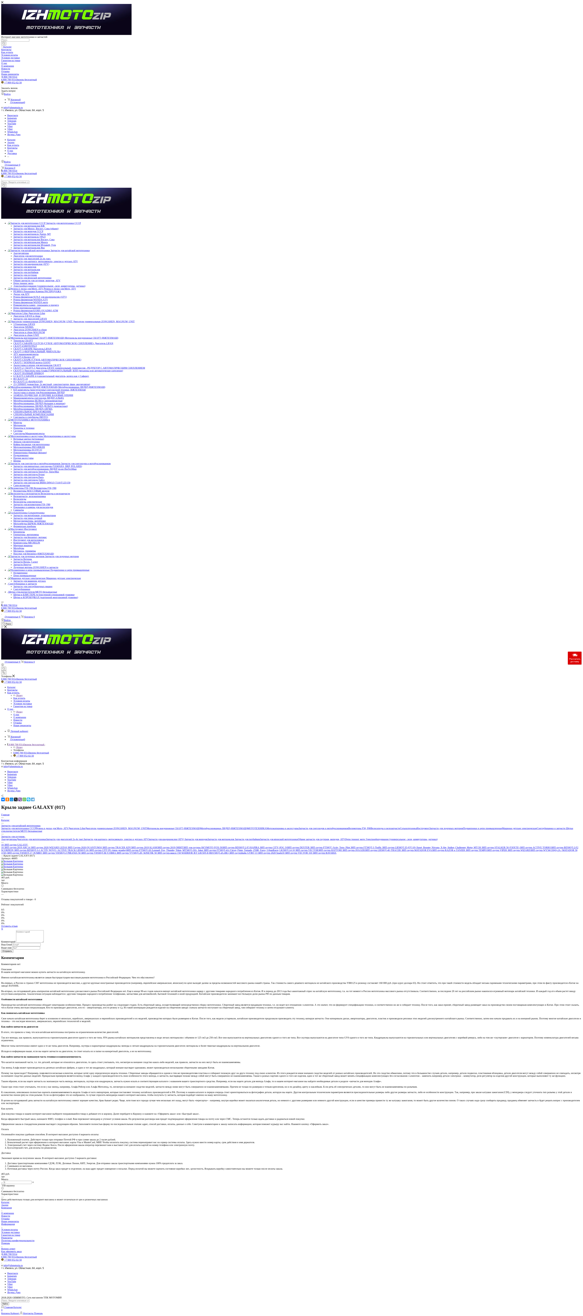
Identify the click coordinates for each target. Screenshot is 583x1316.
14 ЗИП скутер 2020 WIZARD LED (46, 847)
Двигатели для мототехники (31, 839)
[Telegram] (33, 799)
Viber (10, 126)
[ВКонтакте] (3, 799)
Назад (19, 695)
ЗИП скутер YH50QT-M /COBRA (98, 853)
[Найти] (3, 44)
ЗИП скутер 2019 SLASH (144, 847)
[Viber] (20, 799)
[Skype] (28, 799)
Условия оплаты (9, 1229)
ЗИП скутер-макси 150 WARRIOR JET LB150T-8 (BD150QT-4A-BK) (193, 853)
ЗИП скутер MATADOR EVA (416, 850)
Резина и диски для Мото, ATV (52, 828)
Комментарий (8, 941)
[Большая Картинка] (12, 861)
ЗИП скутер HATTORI (330, 850)
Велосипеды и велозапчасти (385, 828)
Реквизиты (6, 1237)
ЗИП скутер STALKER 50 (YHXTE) (501, 847)
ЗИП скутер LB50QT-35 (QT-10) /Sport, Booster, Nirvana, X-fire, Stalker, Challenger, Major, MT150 (432, 847)
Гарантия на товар (10, 1235)
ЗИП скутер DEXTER (298, 847)
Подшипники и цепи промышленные (482, 828)
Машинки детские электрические (519, 828)
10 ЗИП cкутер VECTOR (305, 850)
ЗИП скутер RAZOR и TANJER (449, 850)
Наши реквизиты (10, 1221)
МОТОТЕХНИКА (256, 828)
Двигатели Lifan (76, 828)
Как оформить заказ (11, 1251)
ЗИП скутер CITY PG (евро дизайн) (107, 850)
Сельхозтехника (408, 828)
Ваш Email (6, 944)
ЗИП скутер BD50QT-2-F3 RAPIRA (241, 847)
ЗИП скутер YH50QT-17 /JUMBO (25, 853)
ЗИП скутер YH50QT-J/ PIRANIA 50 (62, 853)
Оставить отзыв (9, 926)
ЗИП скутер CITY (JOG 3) (273, 847)
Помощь (5, 1243)
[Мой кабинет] (2, 665)
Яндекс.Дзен (13, 134)
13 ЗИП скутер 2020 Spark (268, 853)
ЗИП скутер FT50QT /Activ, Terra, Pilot (330, 847)
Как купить (19, 698)
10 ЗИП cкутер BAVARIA (323, 853)
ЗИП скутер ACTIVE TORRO (535, 847)
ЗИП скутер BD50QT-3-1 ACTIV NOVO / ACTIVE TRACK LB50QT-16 (51, 850)
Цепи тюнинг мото (355, 839)
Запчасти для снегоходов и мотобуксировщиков (323, 828)
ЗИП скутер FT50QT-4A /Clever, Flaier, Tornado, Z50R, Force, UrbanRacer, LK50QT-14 (248, 850)
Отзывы (5, 1218)
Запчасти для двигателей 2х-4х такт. (65, 839)
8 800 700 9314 (9, 77)
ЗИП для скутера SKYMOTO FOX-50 (202, 847)
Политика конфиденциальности (17, 1240)
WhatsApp (12, 132)
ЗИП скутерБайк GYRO (242, 853)
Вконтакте (12, 115)
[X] (16, 799)
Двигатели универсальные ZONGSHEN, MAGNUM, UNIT (116, 828)
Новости (5, 1216)
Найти (5, 1304)
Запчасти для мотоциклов (221, 839)
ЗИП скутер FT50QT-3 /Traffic (366, 847)
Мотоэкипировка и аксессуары (282, 828)
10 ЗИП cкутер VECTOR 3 (296, 853)
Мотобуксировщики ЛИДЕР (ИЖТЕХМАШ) (223, 828)
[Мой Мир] (11, 799)
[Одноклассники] (7, 799)
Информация (8, 1224)
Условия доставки (10, 1232)
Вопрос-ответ (8, 1248)
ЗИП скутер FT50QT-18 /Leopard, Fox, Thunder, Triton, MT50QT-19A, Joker (165, 850)
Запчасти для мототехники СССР (18, 828)
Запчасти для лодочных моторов (446, 828)
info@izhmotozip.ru (13, 107)
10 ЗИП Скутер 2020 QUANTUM (82, 847)
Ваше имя (6, 947)
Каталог (5, 1202)
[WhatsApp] (24, 799)
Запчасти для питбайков (247, 839)
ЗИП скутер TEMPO (476, 850)
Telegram (11, 121)
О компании (7, 1213)
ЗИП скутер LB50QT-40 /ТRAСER (383, 850)
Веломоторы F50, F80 (359, 828)
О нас (16, 714)
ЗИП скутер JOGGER (353, 850)
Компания (6, 1207)
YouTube (11, 123)
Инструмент (423, 828)
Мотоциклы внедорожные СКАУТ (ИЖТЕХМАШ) (173, 828)
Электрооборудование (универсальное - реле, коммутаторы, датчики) (402, 839)
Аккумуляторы (9, 839)
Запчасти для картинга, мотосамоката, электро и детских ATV (116, 839)
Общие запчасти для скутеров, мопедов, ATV (321, 839)
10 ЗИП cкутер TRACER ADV (115, 847)
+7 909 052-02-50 (13, 82)
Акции (4, 1205)
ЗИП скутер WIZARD (519, 850)
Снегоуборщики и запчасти (551, 828)
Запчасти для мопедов (196, 839)
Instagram (12, 118)
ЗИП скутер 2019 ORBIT (170, 847)
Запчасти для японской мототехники (279, 839)
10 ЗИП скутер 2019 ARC (14, 847)
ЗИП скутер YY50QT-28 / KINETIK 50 (136, 853)
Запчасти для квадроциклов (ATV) (166, 839)
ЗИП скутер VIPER (497, 850)
